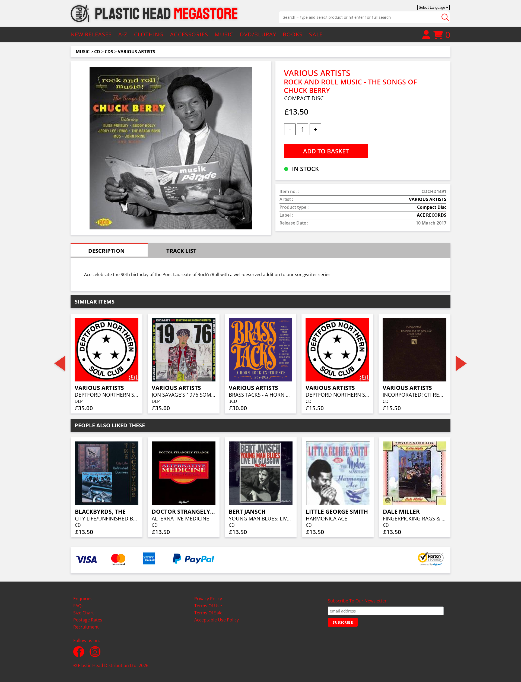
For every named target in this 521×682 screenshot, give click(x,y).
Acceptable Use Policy (216, 620)
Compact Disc (431, 207)
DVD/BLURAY (258, 34)
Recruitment (86, 627)
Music (83, 52)
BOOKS (293, 34)
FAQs (78, 606)
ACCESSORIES (189, 34)
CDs (109, 52)
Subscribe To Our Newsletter (357, 601)
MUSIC (224, 34)
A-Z (122, 34)
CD (97, 52)
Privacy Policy (208, 599)
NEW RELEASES (91, 34)
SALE (315, 34)
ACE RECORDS (431, 215)
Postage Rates (87, 620)
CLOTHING (149, 34)
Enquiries (83, 599)
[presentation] (59, 363)
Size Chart (83, 613)
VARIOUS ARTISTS (136, 52)
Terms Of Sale (208, 613)
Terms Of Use (208, 606)
